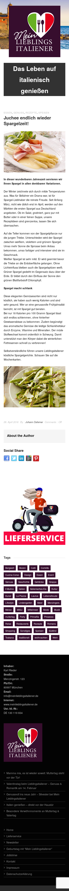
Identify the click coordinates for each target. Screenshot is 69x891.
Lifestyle (9, 602)
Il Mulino (9, 588)
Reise (8, 623)
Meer (40, 602)
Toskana (9, 637)
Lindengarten (25, 602)
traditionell (24, 637)
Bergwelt (9, 567)
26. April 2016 (11, 422)
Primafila (34, 616)
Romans (51, 623)
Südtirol (52, 630)
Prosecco (49, 616)
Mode (46, 609)
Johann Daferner (34, 422)
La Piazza (21, 595)
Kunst (8, 595)
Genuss (19, 112)
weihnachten (41, 637)
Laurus (34, 595)
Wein (55, 637)
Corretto (45, 567)
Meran (8, 609)
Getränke (39, 581)
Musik (57, 609)
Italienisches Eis (38, 588)
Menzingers (53, 602)
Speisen (43, 112)
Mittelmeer (33, 609)
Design (27, 574)
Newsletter (12, 842)
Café (33, 567)
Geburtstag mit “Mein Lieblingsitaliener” (29, 849)
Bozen (22, 567)
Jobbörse (11, 855)
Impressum (13, 867)
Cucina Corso (12, 574)
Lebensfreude (50, 595)
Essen (8, 112)
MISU (19, 609)
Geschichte (23, 581)
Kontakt (10, 861)
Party (22, 616)
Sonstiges (25, 630)
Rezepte (31, 112)
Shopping (10, 630)
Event (51, 574)
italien (22, 588)
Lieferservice (13, 836)
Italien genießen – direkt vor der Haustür (30, 805)
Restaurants (22, 623)
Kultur (54, 588)
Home (9, 830)
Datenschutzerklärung (19, 874)
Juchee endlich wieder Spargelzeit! (27, 120)
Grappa (52, 581)
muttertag (10, 616)
